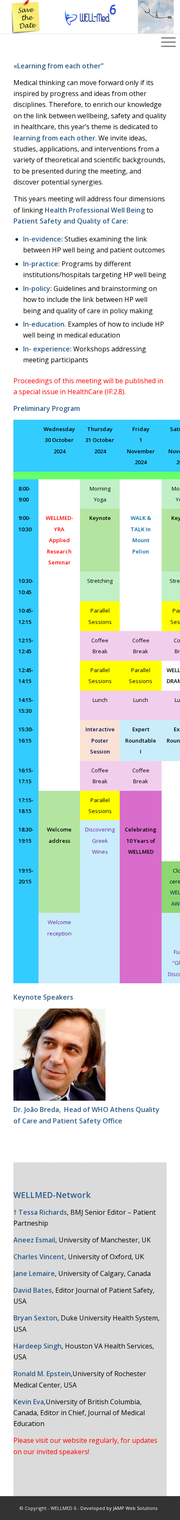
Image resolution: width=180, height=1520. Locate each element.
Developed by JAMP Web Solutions (118, 1508)
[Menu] (168, 25)
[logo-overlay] (72, 17)
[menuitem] (168, 25)
